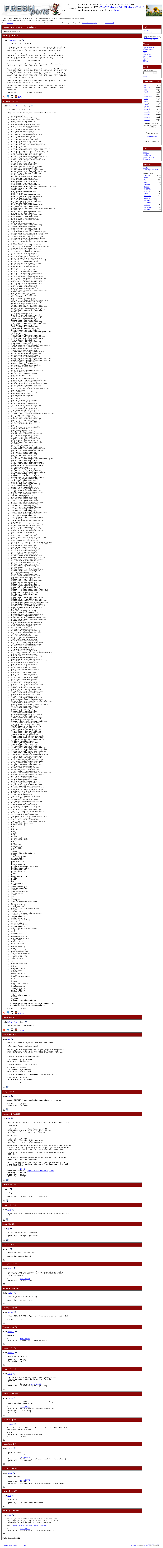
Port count (147, 175)
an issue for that (109, 23)
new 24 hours (148, 200)
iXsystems (155, 38)
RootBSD (152, 39)
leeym (10, 1374)
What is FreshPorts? (149, 47)
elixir (145, 85)
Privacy (145, 58)
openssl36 (147, 117)
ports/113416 (25, 1457)
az (8, 1189)
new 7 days (147, 205)
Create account (147, 32)
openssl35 (147, 112)
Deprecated (147, 180)
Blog (144, 60)
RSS (158, 1544)
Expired (146, 193)
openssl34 (147, 107)
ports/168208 (25, 1279)
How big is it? (147, 54)
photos (116, 10)
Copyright (133, 1545)
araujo (10, 1398)
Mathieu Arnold (13, 1022)
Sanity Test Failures (149, 157)
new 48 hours (148, 202)
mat (9, 1039)
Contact (145, 61)
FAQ (144, 52)
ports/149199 (25, 1339)
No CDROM (147, 189)
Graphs (145, 168)
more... (145, 76)
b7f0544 (21, 97)
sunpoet (10, 1312)
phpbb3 (146, 92)
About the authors (148, 49)
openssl (146, 101)
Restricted (146, 187)
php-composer (148, 96)
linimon (10, 1424)
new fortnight (147, 207)
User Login (146, 30)
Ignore (145, 182)
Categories (146, 154)
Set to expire (147, 196)
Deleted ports (147, 155)
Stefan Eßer (12, 40)
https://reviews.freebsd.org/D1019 (40, 1171)
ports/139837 (36, 1384)
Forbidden (147, 184)
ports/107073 (25, 1480)
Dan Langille (146, 1545)
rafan (10, 1473)
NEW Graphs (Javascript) (150, 170)
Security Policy (147, 56)
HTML (149, 1544)
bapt (9, 1210)
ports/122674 (25, 1407)
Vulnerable (147, 191)
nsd (145, 94)
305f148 (21, 1030)
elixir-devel (147, 87)
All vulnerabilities (152, 136)
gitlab (145, 90)
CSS (153, 1544)
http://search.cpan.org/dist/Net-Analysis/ (30, 1525)
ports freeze (10, 23)
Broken (146, 178)
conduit (146, 99)
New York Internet (148, 38)
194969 (22, 1169)
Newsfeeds (146, 159)
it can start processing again (89, 23)
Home (145, 152)
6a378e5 (21, 1013)
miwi (9, 1496)
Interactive (147, 198)
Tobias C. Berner (14, 106)
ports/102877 (25, 1529)
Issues (145, 51)
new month (147, 209)
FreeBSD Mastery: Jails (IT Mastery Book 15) (122, 7)
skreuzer (11, 1332)
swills (10, 1268)
